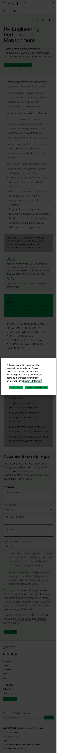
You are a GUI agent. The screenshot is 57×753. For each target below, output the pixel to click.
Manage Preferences (36, 387)
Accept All (16, 387)
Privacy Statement (32, 381)
